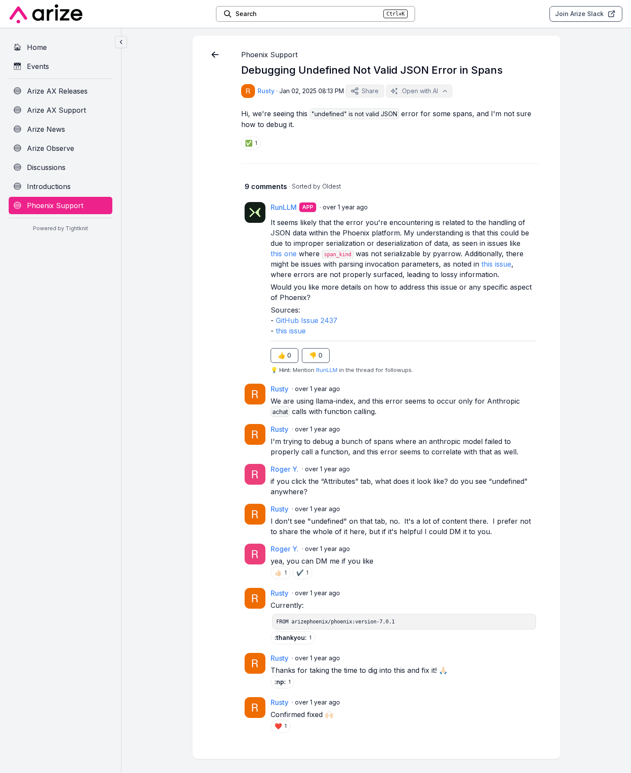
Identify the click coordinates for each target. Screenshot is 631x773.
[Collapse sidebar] (121, 42)
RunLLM (326, 369)
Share (370, 91)
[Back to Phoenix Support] (215, 54)
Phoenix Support (269, 54)
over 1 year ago (345, 207)
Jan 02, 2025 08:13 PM (311, 91)
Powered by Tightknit (60, 228)
